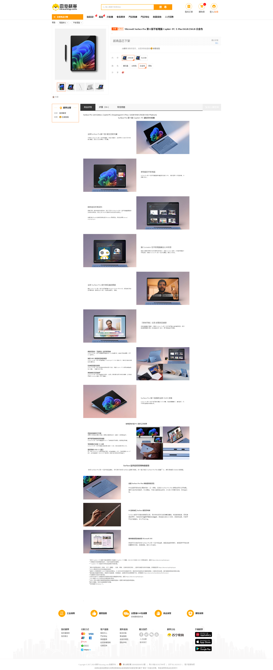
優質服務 (103, 613)
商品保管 (167, 613)
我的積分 (64, 636)
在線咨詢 (103, 646)
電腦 (53, 23)
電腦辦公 (62, 23)
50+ (216, 43)
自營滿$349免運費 (139, 613)
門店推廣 (133, 17)
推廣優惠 (103, 639)
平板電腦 (76, 23)
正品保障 (71, 613)
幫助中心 (103, 633)
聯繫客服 (156, 49)
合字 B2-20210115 (174, 665)
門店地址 (145, 17)
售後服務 (123, 636)
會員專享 (121, 17)
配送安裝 (123, 633)
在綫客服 (65, 117)
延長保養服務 (105, 643)
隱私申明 (123, 643)
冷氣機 (110, 17)
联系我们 (143, 642)
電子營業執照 (189, 665)
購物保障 (199, 613)
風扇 (101, 17)
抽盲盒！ (91, 17)
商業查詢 (157, 17)
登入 (212, 12)
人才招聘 (169, 17)
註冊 (216, 12)
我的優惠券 (65, 633)
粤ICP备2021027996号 (157, 665)
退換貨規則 (124, 639)
